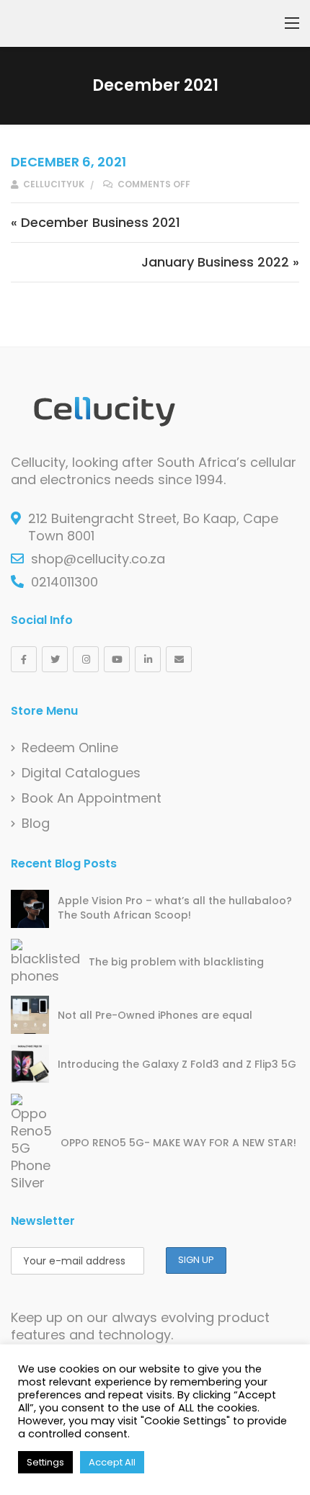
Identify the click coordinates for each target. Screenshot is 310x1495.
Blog (36, 823)
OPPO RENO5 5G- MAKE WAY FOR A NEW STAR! (178, 1142)
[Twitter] (55, 659)
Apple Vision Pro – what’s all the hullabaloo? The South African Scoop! (175, 907)
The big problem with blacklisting (176, 962)
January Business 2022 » (220, 262)
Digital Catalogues (81, 773)
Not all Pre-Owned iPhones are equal (155, 1015)
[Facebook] (24, 659)
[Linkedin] (148, 659)
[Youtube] (117, 659)
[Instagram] (86, 659)
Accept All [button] (112, 1462)
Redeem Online (70, 748)
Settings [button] (45, 1462)
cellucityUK (52, 184)
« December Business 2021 (95, 222)
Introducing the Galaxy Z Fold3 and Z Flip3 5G (177, 1064)
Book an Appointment (91, 798)
